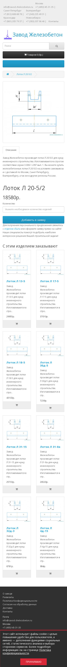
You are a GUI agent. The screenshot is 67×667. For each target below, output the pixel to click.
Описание (11, 150)
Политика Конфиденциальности (20, 600)
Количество (9, 203)
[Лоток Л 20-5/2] (33, 112)
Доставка (7, 607)
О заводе (7, 593)
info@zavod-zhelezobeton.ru (18, 7)
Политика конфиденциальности (27, 651)
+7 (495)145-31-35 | (45, 7)
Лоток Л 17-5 (49, 281)
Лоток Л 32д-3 (12, 529)
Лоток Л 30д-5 (46, 364)
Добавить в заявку (33, 220)
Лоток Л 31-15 (16, 446)
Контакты (53, 21)
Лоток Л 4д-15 (46, 529)
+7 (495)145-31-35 (12, 627)
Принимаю (33, 661)
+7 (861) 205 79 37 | (14, 21)
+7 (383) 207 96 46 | (36, 21)
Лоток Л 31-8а (50, 446)
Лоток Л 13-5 (15, 281)
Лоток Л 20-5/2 (24, 74)
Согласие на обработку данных (19, 604)
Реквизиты (8, 597)
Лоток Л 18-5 (15, 362)
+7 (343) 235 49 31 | (36, 14)
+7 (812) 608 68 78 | (14, 14)
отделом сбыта (12, 228)
